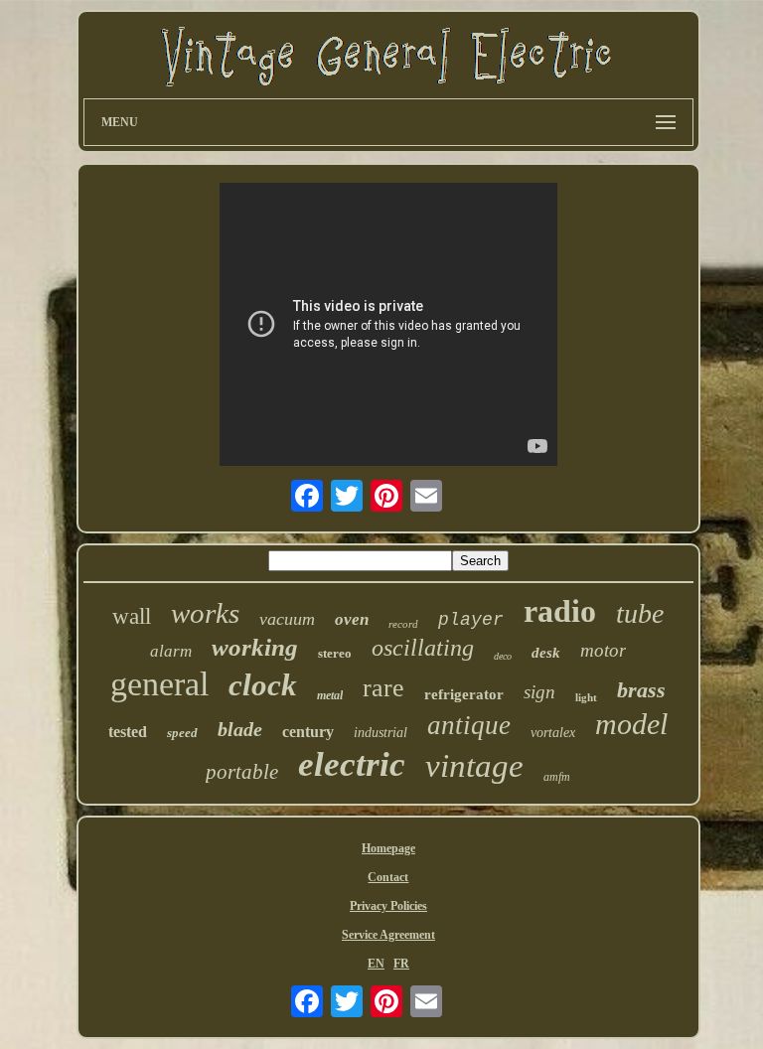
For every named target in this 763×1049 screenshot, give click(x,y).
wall (131, 616)
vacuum (287, 619)
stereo (335, 653)
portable (242, 772)
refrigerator (464, 694)
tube (640, 613)
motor (603, 650)
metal (330, 695)
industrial (380, 732)
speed (182, 732)
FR (401, 964)
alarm (171, 651)
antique (469, 725)
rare (383, 688)
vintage (474, 766)
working (255, 647)
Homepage (388, 848)
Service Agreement (388, 935)
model (631, 723)
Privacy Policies (388, 906)
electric (351, 764)
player (471, 620)
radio (560, 611)
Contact (388, 877)
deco (503, 656)
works (205, 613)
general (159, 684)
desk (546, 653)
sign (539, 691)
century (308, 731)
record (403, 624)
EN (376, 964)
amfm (556, 777)
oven (352, 619)
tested (127, 731)
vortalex (553, 732)
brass (641, 689)
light (586, 697)
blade (240, 729)
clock (263, 685)
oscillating (423, 648)
